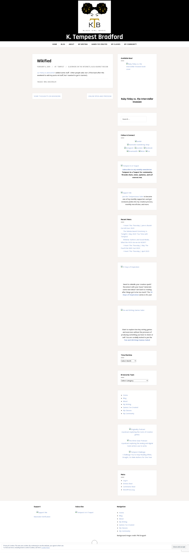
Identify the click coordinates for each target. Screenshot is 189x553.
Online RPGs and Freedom (99, 96)
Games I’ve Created (99, 44)
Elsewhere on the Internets (79, 67)
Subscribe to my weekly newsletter (137, 169)
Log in (125, 480)
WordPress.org (129, 490)
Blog (63, 44)
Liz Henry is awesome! (45, 73)
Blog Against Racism (99, 67)
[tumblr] (138, 141)
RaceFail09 (52, 82)
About (71, 44)
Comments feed (129, 487)
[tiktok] (141, 151)
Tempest (61, 67)
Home (54, 44)
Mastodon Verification (42, 517)
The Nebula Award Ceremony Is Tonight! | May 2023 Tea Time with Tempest (134, 234)
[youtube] (138, 148)
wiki (45, 82)
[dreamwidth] (132, 151)
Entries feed (127, 483)
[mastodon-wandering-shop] (138, 144)
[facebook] (148, 148)
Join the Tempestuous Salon (132, 196)
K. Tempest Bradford (94, 37)
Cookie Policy (45, 548)
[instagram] (129, 148)
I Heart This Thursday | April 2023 (136, 251)
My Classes (115, 44)
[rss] (147, 151)
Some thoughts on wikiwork (47, 96)
